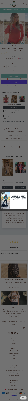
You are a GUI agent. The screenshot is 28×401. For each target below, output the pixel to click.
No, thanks (18, 205)
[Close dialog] (26, 192)
